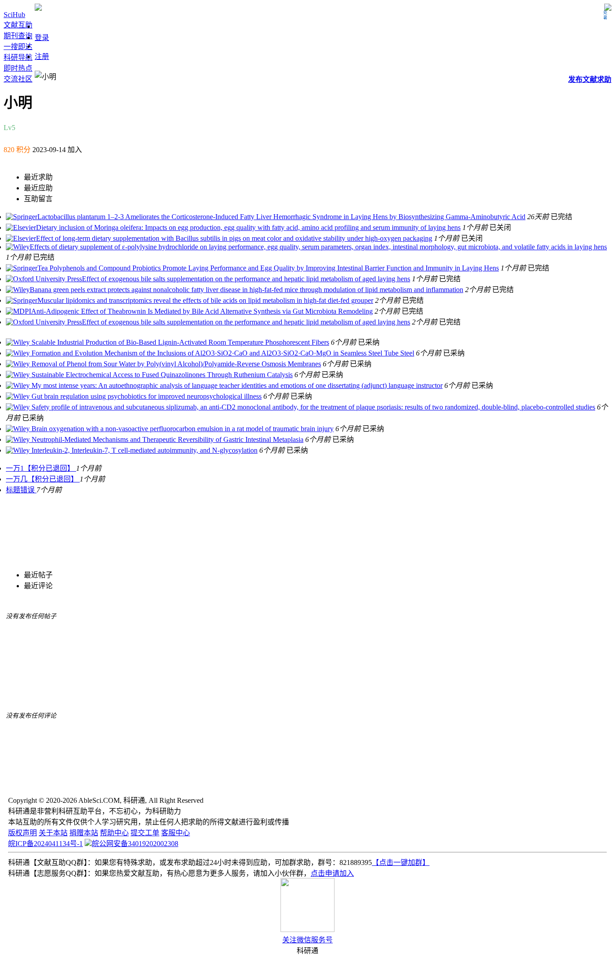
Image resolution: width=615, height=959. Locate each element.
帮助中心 (114, 833)
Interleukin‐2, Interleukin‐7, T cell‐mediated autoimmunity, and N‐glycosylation (144, 450)
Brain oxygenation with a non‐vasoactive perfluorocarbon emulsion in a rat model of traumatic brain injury (182, 428)
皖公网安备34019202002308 (135, 843)
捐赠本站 (83, 833)
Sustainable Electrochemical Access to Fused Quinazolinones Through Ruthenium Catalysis (161, 374)
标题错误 (21, 490)
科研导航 (18, 57)
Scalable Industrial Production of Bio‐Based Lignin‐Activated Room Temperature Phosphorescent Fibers (179, 342)
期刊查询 (18, 36)
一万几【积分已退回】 (43, 479)
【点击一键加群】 (401, 862)
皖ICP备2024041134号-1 (45, 843)
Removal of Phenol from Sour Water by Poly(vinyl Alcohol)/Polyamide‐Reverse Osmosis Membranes (175, 364)
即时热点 (18, 68)
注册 (42, 56)
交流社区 (18, 79)
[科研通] (38, 8)
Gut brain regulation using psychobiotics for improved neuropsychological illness (146, 396)
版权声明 (22, 833)
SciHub (14, 14)
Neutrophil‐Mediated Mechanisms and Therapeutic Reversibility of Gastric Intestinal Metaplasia (166, 439)
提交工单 (145, 833)
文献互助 (18, 25)
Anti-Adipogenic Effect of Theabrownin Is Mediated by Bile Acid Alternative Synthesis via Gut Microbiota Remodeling (202, 311)
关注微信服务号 (307, 940)
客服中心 (175, 833)
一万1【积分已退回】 (41, 468)
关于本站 (53, 833)
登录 (42, 37)
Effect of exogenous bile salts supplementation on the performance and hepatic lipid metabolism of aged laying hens (246, 279)
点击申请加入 (332, 873)
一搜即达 (18, 46)
